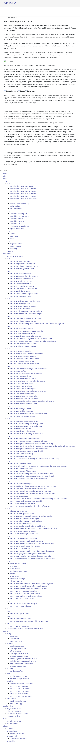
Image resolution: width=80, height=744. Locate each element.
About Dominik (12, 736)
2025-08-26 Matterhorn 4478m (20, 296)
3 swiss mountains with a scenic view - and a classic (25, 629)
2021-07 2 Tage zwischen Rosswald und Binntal (26, 354)
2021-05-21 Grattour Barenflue (20, 351)
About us (10, 729)
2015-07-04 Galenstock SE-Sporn (21, 484)
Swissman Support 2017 (18, 666)
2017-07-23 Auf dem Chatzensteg (21, 454)
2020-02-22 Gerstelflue (18, 371)
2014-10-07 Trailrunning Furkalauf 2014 (24, 534)
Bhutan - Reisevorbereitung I (20, 204)
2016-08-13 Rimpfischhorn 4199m (21, 469)
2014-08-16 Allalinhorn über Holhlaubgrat (24, 519)
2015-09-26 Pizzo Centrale (19, 496)
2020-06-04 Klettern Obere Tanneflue (23, 379)
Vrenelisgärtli (14, 576)
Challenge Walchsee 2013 (19, 654)
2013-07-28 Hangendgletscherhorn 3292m (25, 546)
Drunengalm (14, 566)
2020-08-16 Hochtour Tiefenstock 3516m (24, 399)
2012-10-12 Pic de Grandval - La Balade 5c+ (25, 591)
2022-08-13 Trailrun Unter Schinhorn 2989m (25, 336)
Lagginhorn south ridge (18, 571)
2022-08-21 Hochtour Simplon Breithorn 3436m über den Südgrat (33, 341)
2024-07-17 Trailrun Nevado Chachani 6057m (25, 301)
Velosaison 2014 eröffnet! (19, 694)
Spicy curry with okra (14, 711)
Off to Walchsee (15, 651)
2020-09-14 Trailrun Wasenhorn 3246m (23, 404)
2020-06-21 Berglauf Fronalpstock (21, 384)
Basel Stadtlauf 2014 (17, 671)
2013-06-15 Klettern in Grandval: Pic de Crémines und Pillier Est (32, 544)
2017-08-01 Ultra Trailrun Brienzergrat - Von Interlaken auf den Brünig (34, 459)
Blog (4, 176)
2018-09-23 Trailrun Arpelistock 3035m (23, 431)
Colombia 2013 (15, 639)
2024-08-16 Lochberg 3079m (20, 304)
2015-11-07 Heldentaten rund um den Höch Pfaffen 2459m (30, 506)
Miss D (5, 179)
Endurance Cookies (13, 716)
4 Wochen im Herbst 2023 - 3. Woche (23, 194)
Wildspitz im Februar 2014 (19, 511)
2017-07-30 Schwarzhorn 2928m (21, 456)
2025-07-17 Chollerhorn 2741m (21, 281)
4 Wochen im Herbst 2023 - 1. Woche (23, 189)
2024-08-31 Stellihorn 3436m (20, 309)
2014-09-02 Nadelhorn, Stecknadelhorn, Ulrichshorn (28, 526)
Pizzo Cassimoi (15, 569)
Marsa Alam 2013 (16, 641)
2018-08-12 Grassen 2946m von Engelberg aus (26, 426)
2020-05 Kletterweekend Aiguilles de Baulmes (26, 374)
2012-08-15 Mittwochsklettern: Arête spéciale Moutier (28, 586)
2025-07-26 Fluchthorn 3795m (20, 284)
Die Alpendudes (12, 724)
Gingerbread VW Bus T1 (15, 709)
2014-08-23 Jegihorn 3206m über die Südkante (26, 521)
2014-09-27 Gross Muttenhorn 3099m (23, 531)
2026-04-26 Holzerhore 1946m (20, 261)
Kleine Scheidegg (16, 704)
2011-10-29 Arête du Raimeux (20, 606)
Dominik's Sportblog (17, 646)
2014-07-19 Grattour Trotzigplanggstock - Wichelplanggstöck (31, 516)
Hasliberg (13, 249)
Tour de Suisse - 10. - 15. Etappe (21, 696)
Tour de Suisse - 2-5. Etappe (19, 689)
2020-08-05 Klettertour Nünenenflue (22, 394)
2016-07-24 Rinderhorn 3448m (20, 464)
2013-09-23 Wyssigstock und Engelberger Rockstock (28, 554)
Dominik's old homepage (18, 739)
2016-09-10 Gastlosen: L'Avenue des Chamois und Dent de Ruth (32, 476)
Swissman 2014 (12, 699)
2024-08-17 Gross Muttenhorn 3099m (23, 306)
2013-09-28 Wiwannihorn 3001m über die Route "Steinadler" (31, 556)
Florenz (12, 239)
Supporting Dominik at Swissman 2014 (23, 659)
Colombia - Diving (16, 224)
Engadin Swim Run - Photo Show (21, 664)
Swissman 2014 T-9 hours (19, 656)
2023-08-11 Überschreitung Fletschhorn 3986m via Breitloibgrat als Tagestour (37, 324)
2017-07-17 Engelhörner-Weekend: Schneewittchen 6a (29, 449)
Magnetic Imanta (16, 244)
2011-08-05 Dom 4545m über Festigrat (23, 604)
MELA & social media (17, 734)
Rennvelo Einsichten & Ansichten (21, 684)
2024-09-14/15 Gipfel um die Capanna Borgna (26, 314)
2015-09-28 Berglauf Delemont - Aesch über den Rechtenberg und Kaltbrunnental (39, 499)
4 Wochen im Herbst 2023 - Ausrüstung (24, 199)
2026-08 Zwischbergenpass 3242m (22, 269)
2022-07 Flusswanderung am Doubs (22, 334)
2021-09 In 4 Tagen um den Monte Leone (24, 364)
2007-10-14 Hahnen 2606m (19, 626)
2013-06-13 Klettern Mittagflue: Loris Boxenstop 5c (27, 541)
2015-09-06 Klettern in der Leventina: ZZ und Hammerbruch (31, 491)
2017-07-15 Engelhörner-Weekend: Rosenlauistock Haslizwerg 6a (32, 444)
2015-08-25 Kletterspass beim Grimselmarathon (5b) (28, 489)
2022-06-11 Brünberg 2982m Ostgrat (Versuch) (26, 331)
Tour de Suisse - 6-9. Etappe (19, 691)
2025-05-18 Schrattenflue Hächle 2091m (24, 276)
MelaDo (10, 3)
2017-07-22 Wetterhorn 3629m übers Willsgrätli (26, 451)
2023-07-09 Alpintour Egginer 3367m (23, 321)
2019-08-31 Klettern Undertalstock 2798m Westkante (28, 414)
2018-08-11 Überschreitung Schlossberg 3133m (26, 424)
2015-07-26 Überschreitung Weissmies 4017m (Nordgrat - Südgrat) (33, 486)
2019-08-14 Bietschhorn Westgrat (21, 411)
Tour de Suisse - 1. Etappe (19, 686)
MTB (8, 674)
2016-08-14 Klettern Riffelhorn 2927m (23, 471)
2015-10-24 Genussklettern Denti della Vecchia (26, 501)
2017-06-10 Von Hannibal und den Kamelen (25, 439)
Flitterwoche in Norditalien (19, 226)
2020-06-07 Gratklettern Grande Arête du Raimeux (27, 381)
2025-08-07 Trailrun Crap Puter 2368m (23, 289)
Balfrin (12, 574)
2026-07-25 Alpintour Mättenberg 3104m (24, 266)
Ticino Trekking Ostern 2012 (19, 564)
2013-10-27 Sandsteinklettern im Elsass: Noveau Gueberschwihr (32, 559)
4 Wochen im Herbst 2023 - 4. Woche (23, 196)
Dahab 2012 (14, 636)
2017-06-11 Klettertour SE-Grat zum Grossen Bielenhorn (29, 441)
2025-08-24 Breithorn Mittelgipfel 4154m (24, 294)
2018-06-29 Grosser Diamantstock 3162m (24, 421)
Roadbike (10, 681)
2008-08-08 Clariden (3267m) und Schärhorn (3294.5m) (29, 621)
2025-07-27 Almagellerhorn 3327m (22, 286)
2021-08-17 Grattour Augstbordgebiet (23, 356)
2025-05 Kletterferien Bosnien (20, 274)
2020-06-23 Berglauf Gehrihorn (21, 386)
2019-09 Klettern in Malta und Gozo (22, 416)
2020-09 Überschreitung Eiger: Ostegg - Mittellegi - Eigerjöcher (32, 401)
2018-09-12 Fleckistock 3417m (20, 429)
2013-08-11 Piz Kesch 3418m (20, 549)
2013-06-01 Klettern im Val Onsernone (23, 539)
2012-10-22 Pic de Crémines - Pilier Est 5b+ (25, 594)
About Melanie (12, 731)
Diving (9, 634)
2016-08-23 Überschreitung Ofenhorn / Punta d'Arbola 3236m (31, 474)
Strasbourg (14, 236)
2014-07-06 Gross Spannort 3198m (22, 514)
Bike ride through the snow (19, 679)
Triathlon (10, 644)
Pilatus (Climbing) (16, 581)
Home (5, 174)
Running (10, 669)
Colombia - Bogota (16, 219)
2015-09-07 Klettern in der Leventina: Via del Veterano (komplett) (32, 494)
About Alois (11, 741)
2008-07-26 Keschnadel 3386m (20, 619)
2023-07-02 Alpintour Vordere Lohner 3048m (25, 319)
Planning (10, 251)
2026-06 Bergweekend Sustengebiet (22, 264)
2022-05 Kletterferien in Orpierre (21, 329)
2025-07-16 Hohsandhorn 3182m (21, 279)
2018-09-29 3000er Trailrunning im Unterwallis (26, 434)
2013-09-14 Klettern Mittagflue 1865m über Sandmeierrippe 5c (32, 551)
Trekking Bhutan (15, 206)
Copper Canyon (15, 246)
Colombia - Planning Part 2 (19, 216)
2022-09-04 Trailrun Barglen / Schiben (23, 344)
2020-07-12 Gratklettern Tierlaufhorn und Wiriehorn (28, 391)
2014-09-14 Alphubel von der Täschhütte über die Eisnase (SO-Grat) (33, 529)
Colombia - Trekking (17, 221)
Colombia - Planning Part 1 (19, 214)
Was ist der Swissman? (18, 701)
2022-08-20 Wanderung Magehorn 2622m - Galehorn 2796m (31, 339)
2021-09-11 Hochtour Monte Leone (22, 361)
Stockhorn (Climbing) (17, 579)
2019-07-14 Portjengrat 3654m (20, 409)
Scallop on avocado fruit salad (17, 714)
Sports (5, 631)
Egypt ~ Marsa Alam (17, 229)
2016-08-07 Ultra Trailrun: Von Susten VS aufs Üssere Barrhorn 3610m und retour (38, 466)
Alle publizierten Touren (15, 256)
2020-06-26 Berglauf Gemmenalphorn (23, 389)
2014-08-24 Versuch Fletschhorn (21, 524)
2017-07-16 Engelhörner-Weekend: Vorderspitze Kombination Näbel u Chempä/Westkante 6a (42, 446)
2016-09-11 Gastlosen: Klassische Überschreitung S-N (29, 479)
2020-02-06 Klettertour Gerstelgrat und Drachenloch (28, 369)
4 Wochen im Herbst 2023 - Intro (21, 186)
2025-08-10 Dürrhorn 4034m (20, 291)
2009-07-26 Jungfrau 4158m (19, 614)
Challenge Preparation (18, 649)
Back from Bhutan (16, 209)
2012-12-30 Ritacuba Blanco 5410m (22, 599)
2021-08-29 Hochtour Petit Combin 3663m (24, 359)
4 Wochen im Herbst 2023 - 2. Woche (23, 191)
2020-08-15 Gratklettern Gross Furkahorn (24, 396)
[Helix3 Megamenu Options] (75, 11)
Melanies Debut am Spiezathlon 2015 (23, 661)
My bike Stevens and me (18, 676)
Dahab (12, 234)
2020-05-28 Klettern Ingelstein (20, 376)
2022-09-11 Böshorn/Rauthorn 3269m (23, 346)
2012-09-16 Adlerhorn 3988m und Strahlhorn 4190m (28, 589)
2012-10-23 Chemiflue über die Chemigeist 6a (26, 596)
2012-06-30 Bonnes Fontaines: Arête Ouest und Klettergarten (31, 584)
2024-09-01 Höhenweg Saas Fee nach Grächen (26, 311)
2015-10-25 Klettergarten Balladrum (22, 504)
